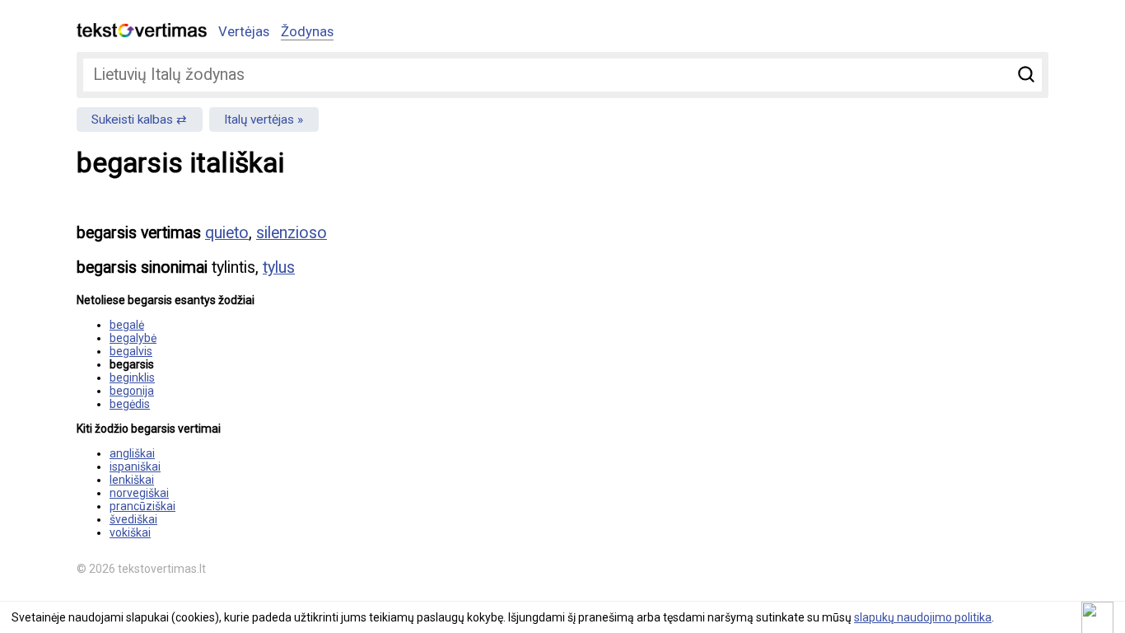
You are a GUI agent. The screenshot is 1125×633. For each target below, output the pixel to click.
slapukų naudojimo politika (923, 617)
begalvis (131, 351)
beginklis (132, 377)
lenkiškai (132, 479)
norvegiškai (139, 492)
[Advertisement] (875, 326)
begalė (127, 324)
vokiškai (130, 532)
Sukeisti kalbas (132, 119)
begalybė (133, 338)
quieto (227, 232)
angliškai (132, 453)
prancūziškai (142, 506)
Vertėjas (243, 31)
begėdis (130, 403)
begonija (132, 390)
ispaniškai (135, 466)
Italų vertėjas (259, 119)
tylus (279, 267)
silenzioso (291, 232)
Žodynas (307, 31)
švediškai (133, 519)
